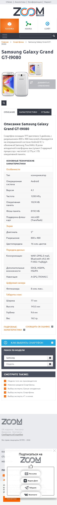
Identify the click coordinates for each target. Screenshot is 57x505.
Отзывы (45, 112)
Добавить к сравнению (44, 84)
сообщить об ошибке (38, 326)
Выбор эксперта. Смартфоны (21, 392)
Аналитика (20, 2)
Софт (47, 29)
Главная (5, 42)
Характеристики (28, 112)
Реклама (19, 429)
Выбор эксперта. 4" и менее (20, 396)
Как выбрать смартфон (27, 342)
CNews (9, 2)
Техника (9, 29)
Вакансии (6, 432)
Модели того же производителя (22, 381)
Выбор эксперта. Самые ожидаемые (24, 389)
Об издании (7, 429)
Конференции (35, 2)
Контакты (17, 432)
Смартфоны (18, 42)
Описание (9, 112)
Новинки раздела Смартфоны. (21, 385)
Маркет (47, 2)
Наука (28, 29)
